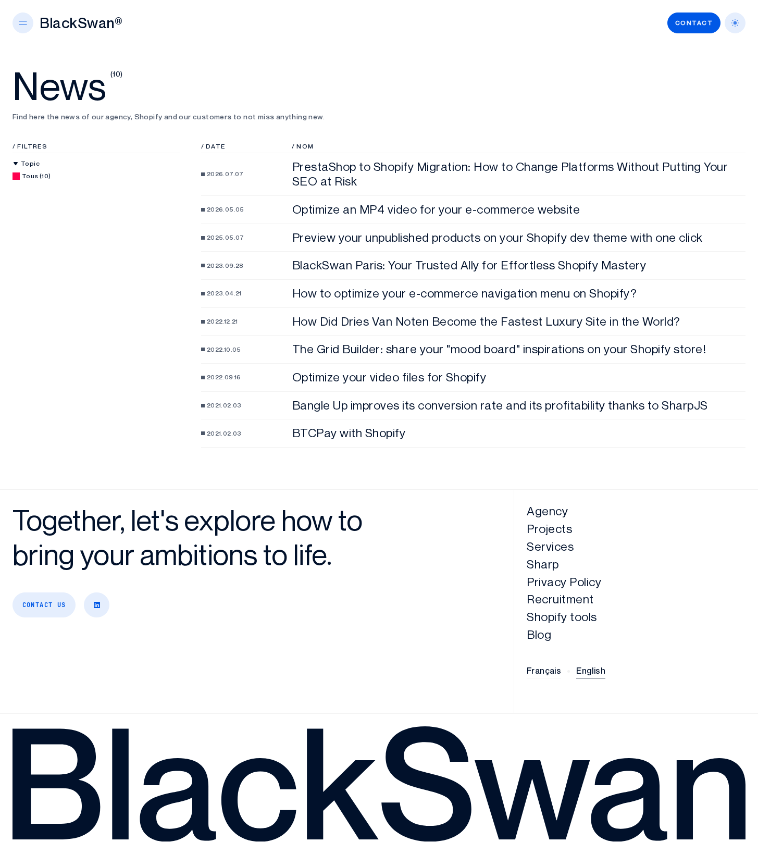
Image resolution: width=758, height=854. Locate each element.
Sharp (543, 564)
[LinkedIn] (96, 604)
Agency (547, 511)
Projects (549, 529)
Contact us (44, 605)
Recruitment (560, 599)
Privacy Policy (564, 582)
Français (544, 670)
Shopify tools (562, 617)
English (590, 670)
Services (550, 546)
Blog (539, 634)
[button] (23, 23)
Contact (694, 23)
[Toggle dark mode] (735, 23)
